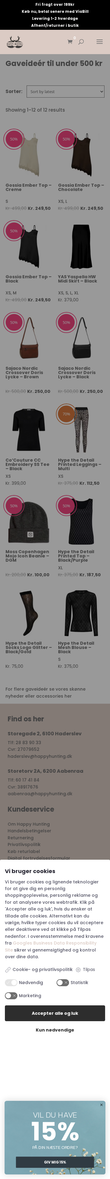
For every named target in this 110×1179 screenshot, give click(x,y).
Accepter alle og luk (55, 1013)
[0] (70, 42)
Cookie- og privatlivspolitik (43, 969)
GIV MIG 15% (55, 1162)
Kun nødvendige (55, 1030)
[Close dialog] (101, 1105)
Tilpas (89, 969)
